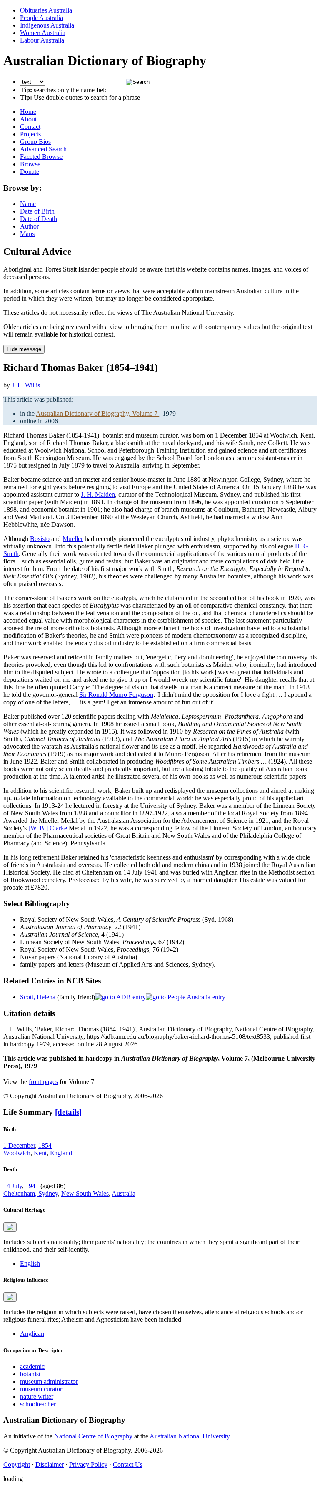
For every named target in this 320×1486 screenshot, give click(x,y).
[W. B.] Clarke (47, 828)
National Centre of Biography (93, 1436)
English (30, 1263)
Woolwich (16, 1153)
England (61, 1153)
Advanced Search (43, 149)
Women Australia (42, 32)
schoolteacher (38, 1404)
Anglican (32, 1333)
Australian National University (190, 1436)
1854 (45, 1145)
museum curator (41, 1389)
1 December (19, 1145)
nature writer (36, 1396)
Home (28, 111)
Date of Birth (37, 211)
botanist (30, 1374)
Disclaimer (49, 1464)
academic (32, 1366)
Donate (29, 171)
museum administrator (49, 1381)
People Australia (41, 17)
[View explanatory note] (10, 1227)
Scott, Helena (37, 997)
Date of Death (38, 218)
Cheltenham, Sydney (30, 1193)
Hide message (24, 349)
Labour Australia (42, 40)
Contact (30, 126)
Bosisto (40, 538)
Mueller (72, 538)
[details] (68, 1112)
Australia (123, 1193)
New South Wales (85, 1193)
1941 (32, 1185)
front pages (43, 1081)
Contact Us (127, 1464)
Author (29, 226)
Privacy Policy (88, 1464)
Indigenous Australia (47, 25)
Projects (30, 134)
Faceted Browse (41, 156)
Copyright (16, 1464)
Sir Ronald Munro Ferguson (116, 694)
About (28, 119)
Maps (27, 233)
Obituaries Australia (46, 10)
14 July (12, 1185)
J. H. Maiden (98, 494)
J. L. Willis (26, 385)
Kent (40, 1153)
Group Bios (35, 141)
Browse (30, 164)
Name (28, 203)
